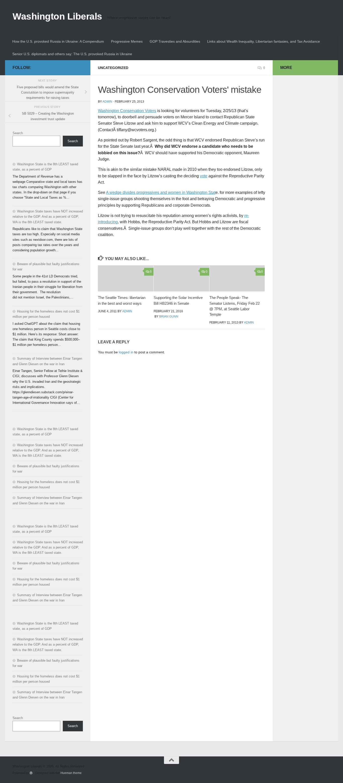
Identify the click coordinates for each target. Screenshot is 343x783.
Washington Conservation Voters (127, 111)
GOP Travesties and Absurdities (175, 41)
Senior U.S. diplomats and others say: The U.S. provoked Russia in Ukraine (72, 54)
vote (203, 176)
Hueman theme (71, 772)
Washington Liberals (57, 16)
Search (18, 133)
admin (107, 101)
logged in (126, 352)
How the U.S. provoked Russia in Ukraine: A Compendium (58, 41)
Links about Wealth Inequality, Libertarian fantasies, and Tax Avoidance (263, 41)
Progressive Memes (127, 41)
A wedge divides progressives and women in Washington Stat (160, 192)
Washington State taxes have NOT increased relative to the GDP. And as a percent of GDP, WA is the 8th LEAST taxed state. (48, 216)
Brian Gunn (168, 316)
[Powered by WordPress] (31, 772)
